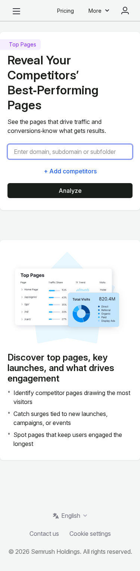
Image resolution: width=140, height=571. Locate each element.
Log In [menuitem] (125, 10)
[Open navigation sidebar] (16, 11)
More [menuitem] (95, 10)
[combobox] (73, 152)
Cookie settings (90, 533)
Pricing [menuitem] (65, 10)
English (70, 515)
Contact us (44, 533)
